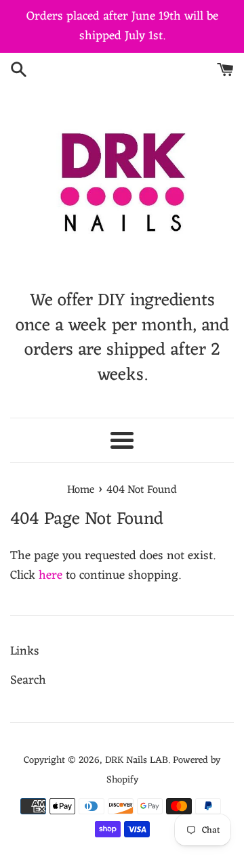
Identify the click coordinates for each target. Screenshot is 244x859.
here (50, 575)
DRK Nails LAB (136, 760)
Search (28, 680)
